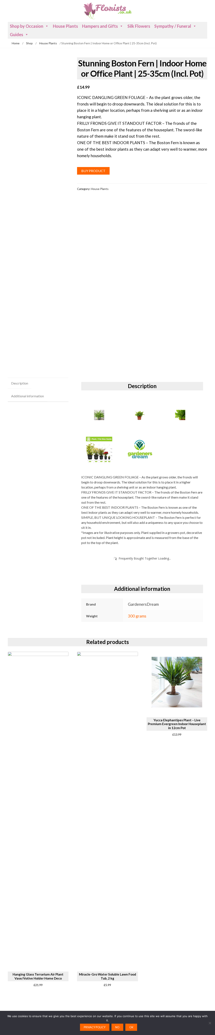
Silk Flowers (138, 26)
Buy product (93, 171)
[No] (210, 1023)
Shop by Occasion (26, 26)
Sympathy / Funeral (172, 26)
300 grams (137, 616)
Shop (29, 43)
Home (16, 43)
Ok (131, 1027)
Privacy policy (94, 1027)
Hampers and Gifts (100, 26)
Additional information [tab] (27, 396)
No (117, 1027)
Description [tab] (19, 383)
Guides (16, 34)
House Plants (65, 26)
